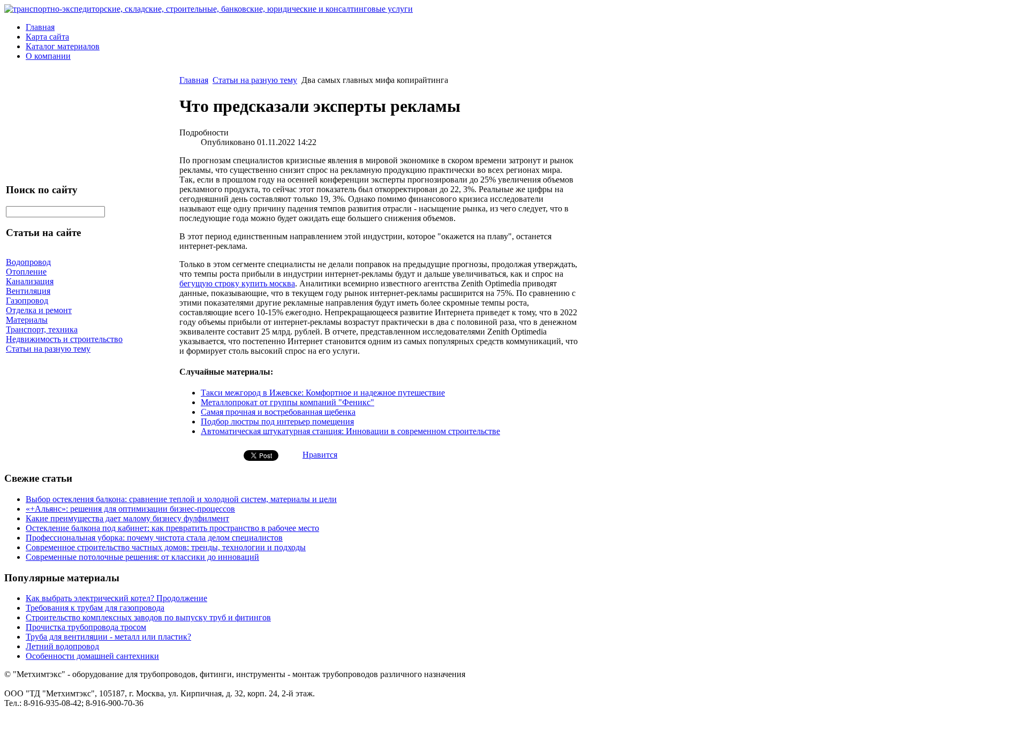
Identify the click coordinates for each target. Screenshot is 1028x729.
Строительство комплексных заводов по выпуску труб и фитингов (148, 617)
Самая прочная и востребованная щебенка (278, 411)
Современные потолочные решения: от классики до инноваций (142, 556)
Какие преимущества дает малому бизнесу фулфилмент (127, 518)
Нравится (320, 454)
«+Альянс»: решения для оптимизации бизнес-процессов (130, 508)
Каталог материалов (63, 46)
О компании (48, 55)
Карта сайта (47, 36)
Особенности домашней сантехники (92, 655)
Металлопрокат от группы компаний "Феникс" (287, 402)
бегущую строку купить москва (237, 283)
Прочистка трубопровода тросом (86, 627)
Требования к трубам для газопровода (95, 607)
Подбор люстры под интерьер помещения (277, 421)
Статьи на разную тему (255, 80)
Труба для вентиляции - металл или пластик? (108, 636)
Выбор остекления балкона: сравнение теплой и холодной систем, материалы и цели (181, 499)
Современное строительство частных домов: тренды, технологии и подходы (166, 547)
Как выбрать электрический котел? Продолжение (116, 598)
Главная (40, 27)
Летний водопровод (62, 646)
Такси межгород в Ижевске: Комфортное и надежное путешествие (323, 392)
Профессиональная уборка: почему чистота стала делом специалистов (154, 537)
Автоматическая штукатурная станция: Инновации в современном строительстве (350, 431)
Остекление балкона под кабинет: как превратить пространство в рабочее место (172, 528)
